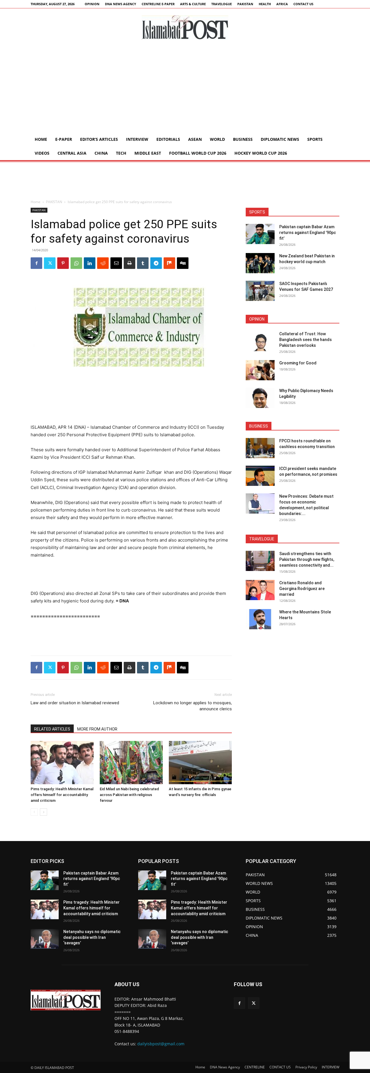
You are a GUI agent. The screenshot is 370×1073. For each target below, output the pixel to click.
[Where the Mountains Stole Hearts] (260, 619)
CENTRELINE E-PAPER (158, 4)
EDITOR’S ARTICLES (99, 139)
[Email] (116, 263)
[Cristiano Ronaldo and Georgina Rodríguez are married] (260, 590)
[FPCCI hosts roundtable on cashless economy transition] (260, 448)
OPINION (92, 4)
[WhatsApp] (76, 263)
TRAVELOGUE (221, 4)
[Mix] (169, 263)
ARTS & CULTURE (193, 4)
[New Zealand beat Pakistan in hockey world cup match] (260, 263)
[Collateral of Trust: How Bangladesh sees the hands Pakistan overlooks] (260, 341)
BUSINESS (243, 139)
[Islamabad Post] (185, 27)
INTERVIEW (137, 139)
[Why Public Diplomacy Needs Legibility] (260, 398)
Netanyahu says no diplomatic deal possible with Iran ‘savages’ (92, 937)
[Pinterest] (63, 263)
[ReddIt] (103, 263)
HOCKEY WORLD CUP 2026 (260, 153)
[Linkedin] (89, 263)
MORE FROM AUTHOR (97, 729)
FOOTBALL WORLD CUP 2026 (197, 153)
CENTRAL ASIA (72, 153)
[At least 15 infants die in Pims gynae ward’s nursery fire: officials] (200, 762)
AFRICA (282, 4)
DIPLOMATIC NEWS (280, 139)
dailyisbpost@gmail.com (160, 1043)
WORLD (217, 139)
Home (41, 139)
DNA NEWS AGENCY (120, 4)
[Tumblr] (143, 263)
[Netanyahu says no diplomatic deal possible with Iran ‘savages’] (45, 939)
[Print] (129, 263)
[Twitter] (50, 263)
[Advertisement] (185, 89)
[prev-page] (34, 812)
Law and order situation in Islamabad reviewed (75, 702)
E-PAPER (63, 139)
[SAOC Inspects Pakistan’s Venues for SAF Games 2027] (260, 291)
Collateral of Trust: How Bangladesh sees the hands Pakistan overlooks (305, 340)
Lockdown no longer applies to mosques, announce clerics (192, 705)
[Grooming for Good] (260, 370)
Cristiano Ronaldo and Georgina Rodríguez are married (302, 588)
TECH (121, 153)
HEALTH (265, 4)
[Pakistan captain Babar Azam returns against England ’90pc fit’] (260, 234)
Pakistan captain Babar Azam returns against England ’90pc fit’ (307, 232)
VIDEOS (42, 153)
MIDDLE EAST (147, 153)
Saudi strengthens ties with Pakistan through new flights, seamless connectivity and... (306, 559)
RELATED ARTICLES (52, 729)
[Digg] (182, 263)
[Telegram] (156, 263)
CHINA (101, 153)
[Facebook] (36, 263)
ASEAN (195, 139)
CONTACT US (303, 4)
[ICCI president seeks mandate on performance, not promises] (260, 476)
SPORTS (315, 139)
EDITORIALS (168, 139)
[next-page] (43, 812)
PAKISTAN (245, 4)
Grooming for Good (298, 363)
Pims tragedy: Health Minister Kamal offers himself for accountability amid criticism (62, 795)
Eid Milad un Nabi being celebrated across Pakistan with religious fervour (129, 795)
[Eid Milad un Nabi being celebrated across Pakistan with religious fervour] (131, 762)
